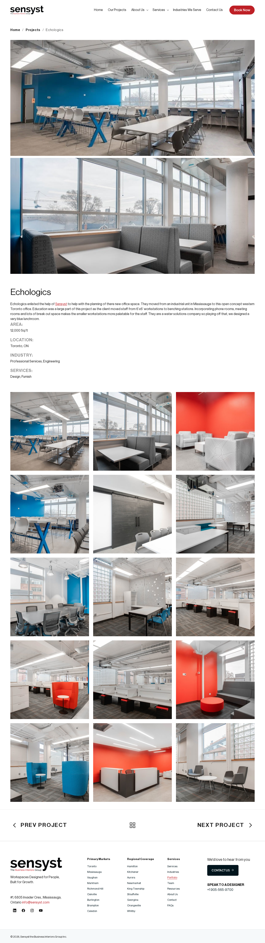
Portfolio (172, 877)
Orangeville (134, 905)
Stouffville (133, 894)
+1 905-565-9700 (220, 889)
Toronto (91, 866)
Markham (93, 883)
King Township (135, 888)
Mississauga (94, 872)
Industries (173, 872)
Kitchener (133, 872)
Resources (173, 888)
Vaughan (92, 877)
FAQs (170, 905)
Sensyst (61, 304)
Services (172, 866)
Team (170, 883)
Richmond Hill (95, 888)
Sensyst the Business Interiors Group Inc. (43, 936)
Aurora (131, 877)
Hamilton (132, 866)
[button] (139, 10)
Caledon (92, 911)
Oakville (92, 894)
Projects (33, 30)
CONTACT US (221, 870)
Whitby (131, 911)
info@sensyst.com (35, 902)
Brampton (93, 905)
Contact (172, 899)
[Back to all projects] (132, 825)
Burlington (93, 899)
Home (15, 30)
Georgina (132, 899)
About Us (172, 894)
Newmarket (134, 883)
